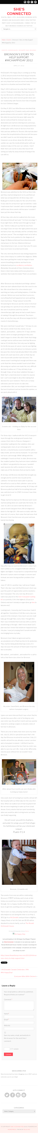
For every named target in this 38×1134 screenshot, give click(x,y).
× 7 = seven (14, 1049)
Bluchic (27, 1129)
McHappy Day (24, 50)
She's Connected (19, 11)
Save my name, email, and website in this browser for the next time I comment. (17, 1038)
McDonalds (13, 50)
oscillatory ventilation (24, 265)
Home (3, 40)
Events (9, 40)
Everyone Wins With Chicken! (25, 976)
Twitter (27, 931)
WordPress (12, 1129)
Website (7, 1025)
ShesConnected (8, 942)
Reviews (33, 50)
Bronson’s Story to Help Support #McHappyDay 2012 (19, 57)
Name (6, 1014)
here (33, 602)
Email (6, 1019)
